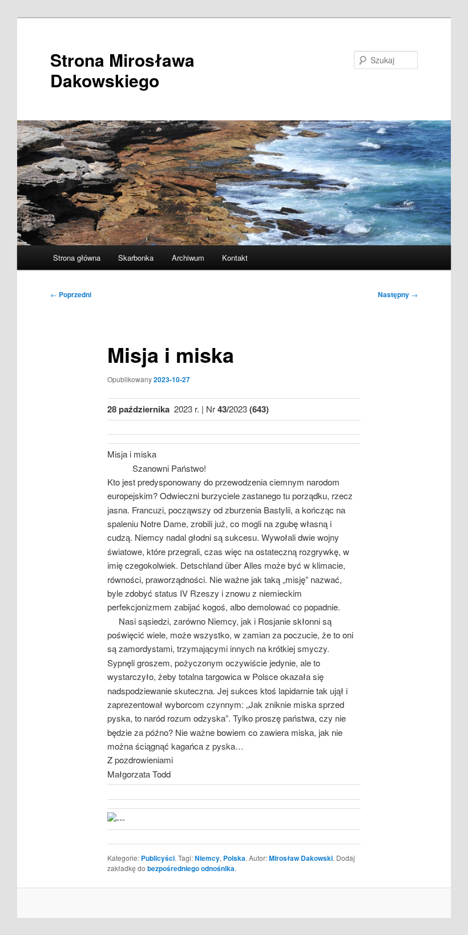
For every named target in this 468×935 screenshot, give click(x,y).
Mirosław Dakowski (301, 858)
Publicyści (158, 858)
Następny (398, 294)
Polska (234, 858)
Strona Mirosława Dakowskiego (122, 69)
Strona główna (76, 257)
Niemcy (207, 858)
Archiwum (188, 257)
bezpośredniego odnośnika (191, 868)
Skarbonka (136, 257)
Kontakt (235, 257)
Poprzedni (70, 294)
